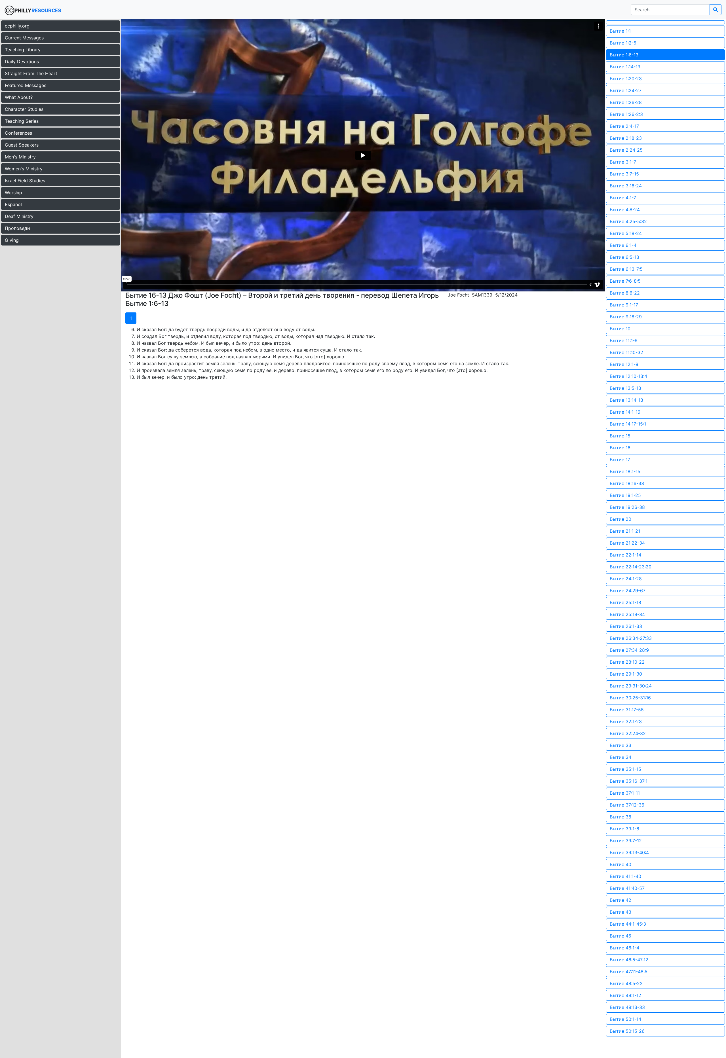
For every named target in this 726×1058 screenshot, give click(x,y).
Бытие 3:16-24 (626, 186)
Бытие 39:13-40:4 (629, 852)
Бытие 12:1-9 (624, 364)
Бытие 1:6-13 (624, 55)
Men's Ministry (20, 157)
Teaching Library (23, 49)
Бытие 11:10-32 (626, 352)
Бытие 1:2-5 (623, 43)
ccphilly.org (17, 26)
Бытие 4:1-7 (623, 197)
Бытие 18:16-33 (627, 483)
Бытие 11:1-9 (624, 340)
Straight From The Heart (31, 73)
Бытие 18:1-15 (625, 471)
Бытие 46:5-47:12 (629, 959)
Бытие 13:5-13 (625, 388)
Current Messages (24, 38)
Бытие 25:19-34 (627, 614)
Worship (13, 192)
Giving (12, 240)
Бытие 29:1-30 (626, 674)
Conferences (18, 133)
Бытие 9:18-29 (626, 316)
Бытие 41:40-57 (627, 888)
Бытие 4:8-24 (625, 209)
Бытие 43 (620, 912)
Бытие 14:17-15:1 (628, 424)
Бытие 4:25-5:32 (628, 221)
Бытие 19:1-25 (625, 495)
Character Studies (24, 109)
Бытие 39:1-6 (624, 828)
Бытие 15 (620, 436)
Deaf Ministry (19, 216)
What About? (19, 97)
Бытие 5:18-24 (626, 233)
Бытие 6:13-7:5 (626, 269)
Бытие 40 (620, 864)
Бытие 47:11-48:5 (628, 971)
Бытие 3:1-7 (623, 162)
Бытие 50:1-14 (625, 1019)
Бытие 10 (620, 328)
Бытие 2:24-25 (626, 150)
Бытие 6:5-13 (624, 257)
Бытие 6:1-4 (623, 245)
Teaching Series (22, 121)
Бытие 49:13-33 (627, 1007)
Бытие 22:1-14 (625, 555)
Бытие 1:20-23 (626, 78)
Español (13, 204)
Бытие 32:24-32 (628, 733)
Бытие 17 (620, 459)
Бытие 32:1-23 (626, 721)
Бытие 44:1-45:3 (628, 924)
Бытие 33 (620, 745)
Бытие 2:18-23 (626, 138)
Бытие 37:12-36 (627, 805)
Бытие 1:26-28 (626, 102)
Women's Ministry (24, 169)
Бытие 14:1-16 (625, 412)
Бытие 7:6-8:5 (625, 281)
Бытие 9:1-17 (624, 305)
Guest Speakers (22, 145)
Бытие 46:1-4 (624, 948)
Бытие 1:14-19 (625, 66)
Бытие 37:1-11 (625, 793)
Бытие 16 (620, 447)
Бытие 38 (620, 817)
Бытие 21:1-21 (625, 531)
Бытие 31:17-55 (627, 709)
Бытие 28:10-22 (627, 662)
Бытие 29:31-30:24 (631, 686)
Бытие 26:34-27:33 (631, 638)
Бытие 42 (620, 900)
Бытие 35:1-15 (625, 769)
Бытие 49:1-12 (625, 995)
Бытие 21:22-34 (627, 543)
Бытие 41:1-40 (625, 876)
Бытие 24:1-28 (626, 578)
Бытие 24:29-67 (627, 590)
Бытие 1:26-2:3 (626, 114)
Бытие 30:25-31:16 (630, 698)
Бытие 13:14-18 (626, 400)
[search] (715, 9)
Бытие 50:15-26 (627, 1031)
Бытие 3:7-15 (624, 174)
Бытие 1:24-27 (625, 90)
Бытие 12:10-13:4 (628, 376)
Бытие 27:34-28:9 (629, 650)
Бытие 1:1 (620, 31)
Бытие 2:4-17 (624, 126)
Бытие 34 (620, 757)
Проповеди (17, 228)
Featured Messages (25, 85)
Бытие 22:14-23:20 (630, 567)
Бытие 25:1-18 (625, 602)
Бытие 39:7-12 (626, 840)
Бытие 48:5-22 (626, 983)
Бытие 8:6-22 (625, 293)
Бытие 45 (620, 936)
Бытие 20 (620, 519)
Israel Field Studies (25, 180)
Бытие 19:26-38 (627, 507)
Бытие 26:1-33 (626, 626)
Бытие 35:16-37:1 (628, 781)
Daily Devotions (22, 61)
